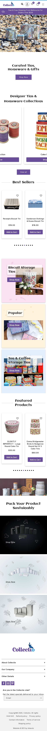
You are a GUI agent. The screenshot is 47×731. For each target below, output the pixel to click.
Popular (15, 313)
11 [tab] (33, 470)
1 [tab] (14, 245)
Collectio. (27, 713)
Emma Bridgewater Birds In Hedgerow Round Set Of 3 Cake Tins (35, 445)
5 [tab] (22, 245)
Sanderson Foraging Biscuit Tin (35, 220)
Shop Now (23, 77)
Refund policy (21, 716)
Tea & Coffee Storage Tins (19, 360)
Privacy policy (35, 716)
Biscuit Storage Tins (21, 269)
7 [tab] (26, 245)
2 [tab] (16, 245)
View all (23, 172)
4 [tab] (20, 245)
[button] (37, 4)
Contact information (16, 720)
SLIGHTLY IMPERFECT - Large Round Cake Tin (11, 443)
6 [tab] (24, 245)
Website (16, 728)
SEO (23, 728)
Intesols (31, 728)
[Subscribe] (40, 698)
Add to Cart (11, 232)
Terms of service (33, 720)
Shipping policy (24, 723)
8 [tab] (28, 245)
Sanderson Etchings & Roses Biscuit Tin (12, 220)
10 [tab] (32, 245)
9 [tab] (30, 245)
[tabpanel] (12, 214)
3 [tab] (18, 245)
